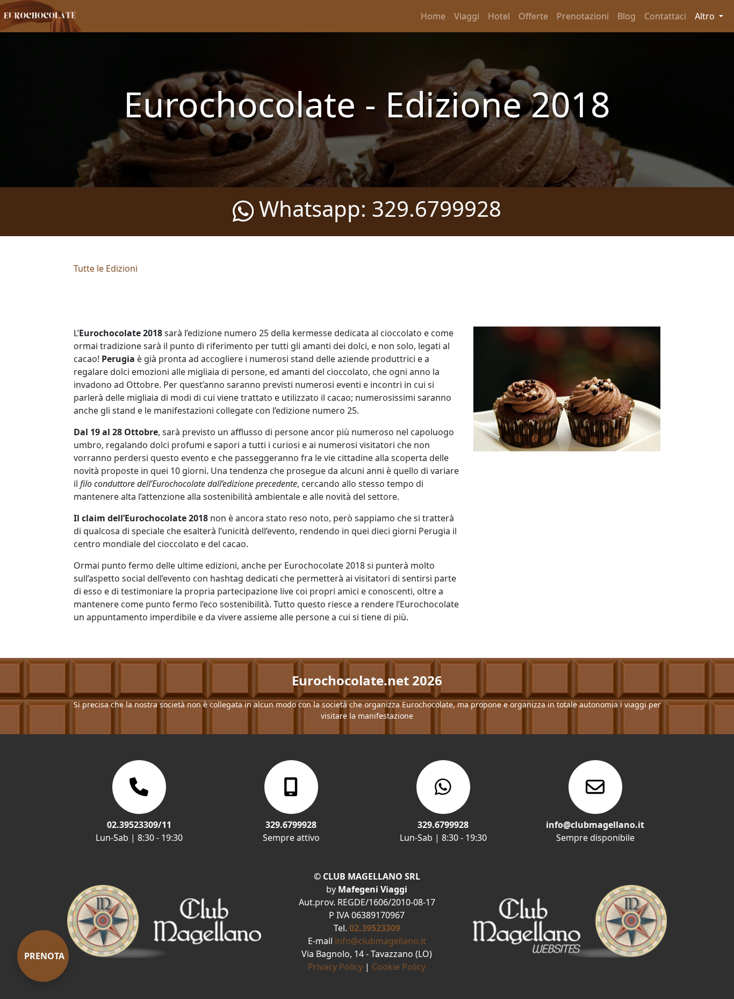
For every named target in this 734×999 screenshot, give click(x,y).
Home (433, 16)
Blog (626, 16)
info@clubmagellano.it (380, 941)
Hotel (499, 16)
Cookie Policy (399, 967)
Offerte (533, 16)
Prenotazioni (583, 16)
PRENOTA (44, 956)
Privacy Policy (335, 967)
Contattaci (665, 16)
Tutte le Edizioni (106, 268)
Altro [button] (706, 16)
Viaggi (466, 16)
